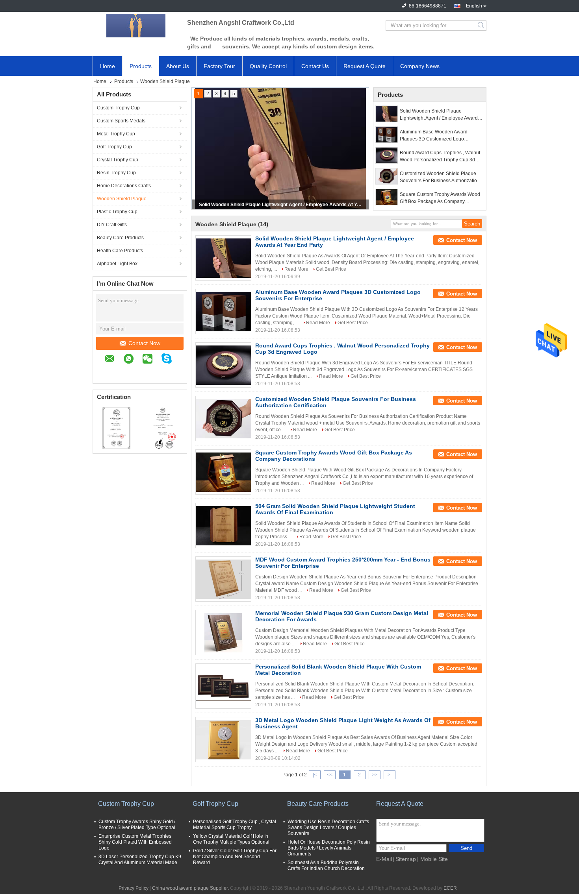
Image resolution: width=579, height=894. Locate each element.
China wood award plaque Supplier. (191, 888)
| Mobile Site (432, 859)
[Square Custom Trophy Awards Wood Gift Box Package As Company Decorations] (386, 197)
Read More (296, 269)
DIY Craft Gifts (112, 224)
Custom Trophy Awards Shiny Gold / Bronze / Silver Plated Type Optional (136, 824)
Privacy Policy (133, 888)
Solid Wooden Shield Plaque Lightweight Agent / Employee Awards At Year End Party (281, 204)
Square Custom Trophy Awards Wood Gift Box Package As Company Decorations (440, 198)
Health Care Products (120, 250)
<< (329, 775)
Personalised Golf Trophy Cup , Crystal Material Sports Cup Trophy (234, 824)
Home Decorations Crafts (124, 185)
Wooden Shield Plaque (122, 198)
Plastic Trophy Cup (117, 211)
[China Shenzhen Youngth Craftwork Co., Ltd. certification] (116, 427)
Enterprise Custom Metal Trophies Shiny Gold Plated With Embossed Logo (135, 842)
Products (141, 66)
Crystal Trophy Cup (117, 160)
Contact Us (315, 66)
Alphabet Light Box (117, 263)
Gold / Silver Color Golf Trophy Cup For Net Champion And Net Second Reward (235, 856)
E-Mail (384, 859)
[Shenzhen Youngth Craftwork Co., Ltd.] (136, 25)
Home (107, 66)
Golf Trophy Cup (114, 147)
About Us (177, 66)
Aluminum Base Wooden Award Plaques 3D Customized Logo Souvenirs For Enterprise (434, 135)
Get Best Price (331, 269)
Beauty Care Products (120, 237)
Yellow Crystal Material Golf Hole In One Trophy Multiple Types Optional (231, 839)
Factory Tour (219, 66)
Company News (420, 66)
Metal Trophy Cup (116, 134)
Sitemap (405, 859)
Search (481, 25)
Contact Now (144, 343)
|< (315, 775)
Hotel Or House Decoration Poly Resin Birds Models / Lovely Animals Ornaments (329, 848)
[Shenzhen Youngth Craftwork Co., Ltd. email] (113, 360)
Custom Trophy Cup (118, 108)
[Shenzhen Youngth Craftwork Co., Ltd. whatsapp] (132, 360)
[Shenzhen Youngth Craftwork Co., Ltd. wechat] (151, 360)
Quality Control (268, 66)
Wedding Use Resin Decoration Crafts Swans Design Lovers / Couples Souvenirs (328, 827)
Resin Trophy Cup (116, 172)
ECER (450, 888)
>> (374, 775)
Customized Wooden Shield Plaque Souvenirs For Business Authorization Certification (440, 177)
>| (390, 775)
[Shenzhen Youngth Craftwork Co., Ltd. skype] (170, 360)
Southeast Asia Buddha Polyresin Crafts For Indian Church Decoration (326, 865)
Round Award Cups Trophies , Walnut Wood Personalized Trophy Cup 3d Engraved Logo (440, 156)
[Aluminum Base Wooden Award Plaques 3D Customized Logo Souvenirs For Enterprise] (386, 134)
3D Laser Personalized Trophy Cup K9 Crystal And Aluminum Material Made (139, 859)
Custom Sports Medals (121, 121)
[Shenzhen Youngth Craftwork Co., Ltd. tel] (109, 371)
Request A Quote (364, 66)
